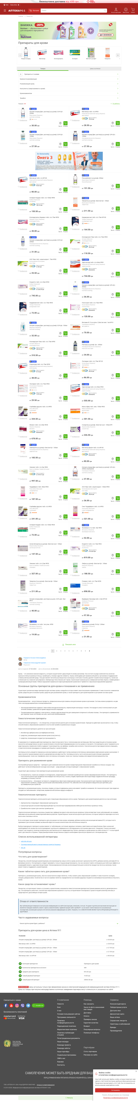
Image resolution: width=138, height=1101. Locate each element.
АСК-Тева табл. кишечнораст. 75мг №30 (43, 259)
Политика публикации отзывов (65, 1034)
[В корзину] (65, 123)
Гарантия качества (91, 1023)
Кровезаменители (26, 93)
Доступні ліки (115, 1011)
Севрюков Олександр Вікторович (34, 663)
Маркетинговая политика (67, 1029)
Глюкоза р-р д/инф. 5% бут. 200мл (93, 624)
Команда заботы (63, 1048)
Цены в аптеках (95, 68)
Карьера (60, 1062)
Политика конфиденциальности (65, 1022)
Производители (116, 1031)
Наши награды (63, 1042)
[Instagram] (17, 1005)
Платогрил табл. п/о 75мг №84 (92, 303)
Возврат (87, 1026)
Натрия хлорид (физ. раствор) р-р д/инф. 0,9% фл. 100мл (48, 325)
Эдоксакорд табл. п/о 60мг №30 (92, 262)
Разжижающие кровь (27, 84)
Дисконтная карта (117, 1014)
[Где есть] (60, 123)
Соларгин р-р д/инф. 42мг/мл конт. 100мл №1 (97, 425)
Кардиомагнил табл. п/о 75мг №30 (41, 303)
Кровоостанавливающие (28, 79)
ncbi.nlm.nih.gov (26, 841)
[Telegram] (28, 1005)
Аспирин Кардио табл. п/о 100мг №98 (42, 198)
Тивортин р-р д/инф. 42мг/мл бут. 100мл (95, 201)
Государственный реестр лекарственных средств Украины (40, 844)
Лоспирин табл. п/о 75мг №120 (92, 361)
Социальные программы (66, 1055)
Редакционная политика (66, 1026)
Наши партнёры (63, 1052)
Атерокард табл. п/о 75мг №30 (40, 364)
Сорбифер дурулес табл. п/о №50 (41, 406)
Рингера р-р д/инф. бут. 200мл (92, 344)
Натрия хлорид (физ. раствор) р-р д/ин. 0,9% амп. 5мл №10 (47, 599)
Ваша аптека (115, 1017)
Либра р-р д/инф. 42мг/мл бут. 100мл (94, 563)
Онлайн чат (39, 1005)
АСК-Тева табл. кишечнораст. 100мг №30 (96, 487)
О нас (59, 1011)
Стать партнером (90, 1051)
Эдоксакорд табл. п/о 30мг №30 (92, 387)
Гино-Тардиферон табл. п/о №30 (92, 506)
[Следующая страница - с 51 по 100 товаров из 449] (89, 651)
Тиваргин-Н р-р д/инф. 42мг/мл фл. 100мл (44, 581)
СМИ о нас (61, 1058)
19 (82, 512)
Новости (60, 1004)
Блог (59, 1007)
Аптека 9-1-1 (16, 11)
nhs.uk (23, 848)
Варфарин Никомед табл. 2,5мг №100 (94, 599)
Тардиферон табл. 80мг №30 (39, 487)
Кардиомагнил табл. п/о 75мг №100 (94, 217)
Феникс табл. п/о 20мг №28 (39, 425)
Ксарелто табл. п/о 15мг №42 (92, 544)
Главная (20, 16)
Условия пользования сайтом (68, 1014)
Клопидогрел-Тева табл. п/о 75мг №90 (42, 341)
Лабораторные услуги (118, 1007)
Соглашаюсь (136, 1071)
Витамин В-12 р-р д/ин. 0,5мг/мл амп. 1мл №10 (97, 322)
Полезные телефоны (91, 1033)
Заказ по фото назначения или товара (94, 1008)
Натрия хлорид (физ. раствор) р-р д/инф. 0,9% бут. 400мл (99, 286)
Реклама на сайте (90, 1055)
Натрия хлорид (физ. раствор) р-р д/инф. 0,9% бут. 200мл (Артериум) (99, 468)
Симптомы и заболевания (120, 1024)
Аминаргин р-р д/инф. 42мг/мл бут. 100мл (44, 447)
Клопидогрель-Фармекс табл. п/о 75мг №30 (44, 217)
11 (30, 412)
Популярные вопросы (92, 1029)
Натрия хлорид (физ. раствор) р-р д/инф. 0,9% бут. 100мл (46, 135)
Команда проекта (64, 1045)
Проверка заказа (90, 1019)
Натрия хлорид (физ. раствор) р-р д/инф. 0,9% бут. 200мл (46, 112)
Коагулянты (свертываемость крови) (32, 88)
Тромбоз (23, 98)
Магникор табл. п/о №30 (90, 111)
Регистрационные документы (68, 1038)
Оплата (86, 1016)
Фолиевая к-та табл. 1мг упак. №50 (41, 624)
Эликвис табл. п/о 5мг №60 (39, 467)
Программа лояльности (66, 1017)
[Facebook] (6, 1005)
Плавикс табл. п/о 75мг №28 (91, 581)
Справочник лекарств (118, 1021)
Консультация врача (116, 12)
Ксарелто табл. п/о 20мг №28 (39, 282)
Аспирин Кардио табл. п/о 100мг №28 (42, 525)
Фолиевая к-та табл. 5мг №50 (92, 528)
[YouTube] (11, 1005)
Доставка (87, 1013)
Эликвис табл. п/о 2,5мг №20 (39, 563)
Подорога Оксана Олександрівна (34, 658)
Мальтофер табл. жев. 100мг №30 (93, 406)
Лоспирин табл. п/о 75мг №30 (40, 384)
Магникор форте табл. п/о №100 (92, 447)
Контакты (61, 1065)
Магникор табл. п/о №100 (38, 178)
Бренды (113, 1027)
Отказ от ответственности (45, 1085)
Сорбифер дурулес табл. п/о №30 (41, 506)
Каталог (36, 11)
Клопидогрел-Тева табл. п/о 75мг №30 (95, 237)
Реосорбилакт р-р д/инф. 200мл (92, 178)
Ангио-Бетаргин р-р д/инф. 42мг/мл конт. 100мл (46, 544)
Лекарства (29, 16)
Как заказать (89, 1004)
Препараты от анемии (31, 74)
